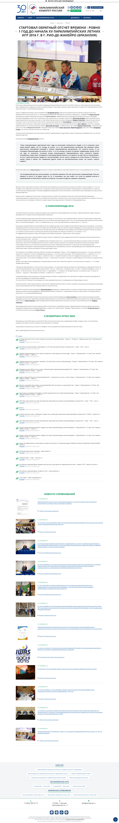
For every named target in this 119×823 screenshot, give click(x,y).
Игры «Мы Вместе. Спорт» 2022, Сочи (33, 795)
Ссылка (22, 342)
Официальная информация (51, 511)
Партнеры (87, 18)
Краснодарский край (44, 657)
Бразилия (41, 532)
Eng (89, 7)
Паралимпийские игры (45, 18)
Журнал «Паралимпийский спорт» (81, 773)
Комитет (21, 18)
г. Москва (19, 336)
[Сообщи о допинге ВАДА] (68, 11)
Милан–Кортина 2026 (79, 786)
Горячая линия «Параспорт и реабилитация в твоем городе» (48, 777)
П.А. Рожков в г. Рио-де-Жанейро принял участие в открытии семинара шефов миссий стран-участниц (67, 669)
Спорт (30, 18)
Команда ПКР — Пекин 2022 (61, 786)
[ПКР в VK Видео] (74, 7)
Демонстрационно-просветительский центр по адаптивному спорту (48, 773)
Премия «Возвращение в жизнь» (78, 777)
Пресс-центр (62, 18)
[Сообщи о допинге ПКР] (75, 11)
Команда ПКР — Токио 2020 (42, 786)
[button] (99, 42)
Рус (86, 7)
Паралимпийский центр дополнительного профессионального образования (59, 769)
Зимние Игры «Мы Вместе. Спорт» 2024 (85, 795)
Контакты (21, 22)
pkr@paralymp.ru (88, 803)
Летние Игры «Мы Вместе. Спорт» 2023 (59, 795)
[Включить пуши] (115, 819)
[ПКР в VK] (71, 7)
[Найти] (101, 11)
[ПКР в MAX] (77, 7)
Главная (52, 23)
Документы (75, 18)
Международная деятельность (52, 553)
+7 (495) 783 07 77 (31, 803)
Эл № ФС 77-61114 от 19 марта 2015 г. (75, 819)
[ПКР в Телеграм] (80, 7)
